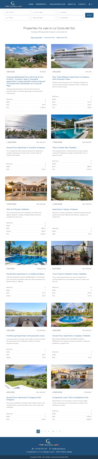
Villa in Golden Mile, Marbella (64, 147)
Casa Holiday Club (57, 4)
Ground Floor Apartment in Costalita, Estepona (25, 147)
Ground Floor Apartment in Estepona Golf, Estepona (23, 398)
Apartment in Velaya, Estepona (65, 209)
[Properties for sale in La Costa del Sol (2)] (56, 431)
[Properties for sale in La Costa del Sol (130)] (60, 431)
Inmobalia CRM (63, 457)
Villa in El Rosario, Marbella (17, 209)
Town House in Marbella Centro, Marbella (69, 274)
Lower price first (49, 38)
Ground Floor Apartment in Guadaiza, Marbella (71, 336)
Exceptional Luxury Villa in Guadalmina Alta (70, 397)
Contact (82, 4)
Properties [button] (40, 4)
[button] (90, 4)
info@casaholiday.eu (58, 449)
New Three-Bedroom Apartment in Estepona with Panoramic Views (70, 78)
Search (89, 15)
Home (31, 4)
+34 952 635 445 (40, 449)
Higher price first (61, 38)
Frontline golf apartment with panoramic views (25, 336)
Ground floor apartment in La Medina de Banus (25, 274)
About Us (72, 4)
